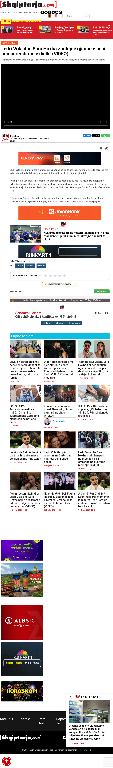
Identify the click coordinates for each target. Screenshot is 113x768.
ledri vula (19, 266)
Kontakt (24, 719)
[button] (7, 761)
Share (88, 136)
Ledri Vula (15, 170)
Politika (47, 323)
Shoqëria (59, 323)
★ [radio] (46, 276)
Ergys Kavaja (59, 421)
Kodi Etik (6, 719)
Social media (74, 323)
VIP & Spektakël (9, 43)
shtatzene (41, 266)
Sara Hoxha (31, 170)
